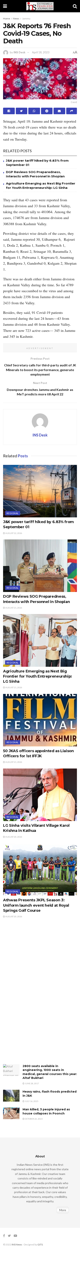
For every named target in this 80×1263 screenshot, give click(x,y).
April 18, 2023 (40, 52)
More (62, 1210)
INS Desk (19, 52)
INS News (17, 1244)
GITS (40, 1244)
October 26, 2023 (33, 1119)
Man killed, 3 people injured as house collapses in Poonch (46, 1111)
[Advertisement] (34, 995)
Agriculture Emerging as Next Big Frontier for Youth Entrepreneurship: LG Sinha (37, 676)
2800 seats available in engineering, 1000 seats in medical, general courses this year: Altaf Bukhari (50, 1072)
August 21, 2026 (13, 607)
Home (6, 18)
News (16, 18)
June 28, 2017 (31, 1083)
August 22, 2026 (13, 533)
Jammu (26, 18)
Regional (13, 513)
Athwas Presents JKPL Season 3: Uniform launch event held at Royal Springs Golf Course (36, 905)
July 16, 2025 (31, 1101)
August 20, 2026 (13, 837)
